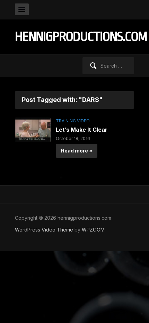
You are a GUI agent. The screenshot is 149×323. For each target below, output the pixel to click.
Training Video (73, 120)
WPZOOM (93, 230)
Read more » (76, 151)
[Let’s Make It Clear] (33, 129)
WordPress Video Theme (44, 230)
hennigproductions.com (81, 36)
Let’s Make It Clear (81, 129)
